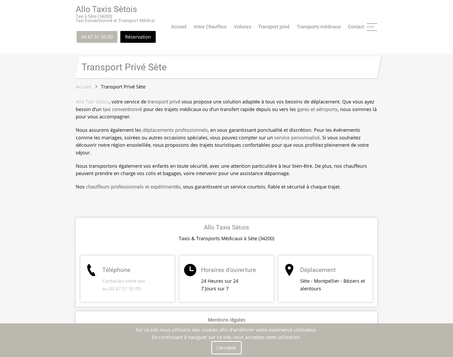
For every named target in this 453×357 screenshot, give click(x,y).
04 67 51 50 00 (97, 37)
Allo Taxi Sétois (92, 101)
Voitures (242, 26)
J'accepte (226, 347)
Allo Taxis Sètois (106, 9)
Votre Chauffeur (210, 26)
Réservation (138, 37)
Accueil (178, 26)
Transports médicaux (319, 26)
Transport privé (274, 26)
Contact (356, 26)
